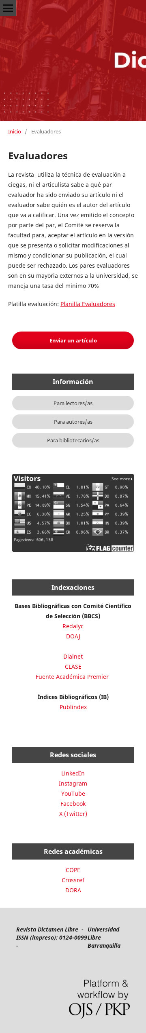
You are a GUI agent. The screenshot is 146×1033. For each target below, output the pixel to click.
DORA (73, 890)
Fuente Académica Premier (72, 676)
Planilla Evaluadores (87, 304)
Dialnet (73, 656)
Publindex (73, 707)
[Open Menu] (8, 8)
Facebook (73, 803)
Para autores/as (73, 421)
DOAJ (73, 636)
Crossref (73, 880)
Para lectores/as (73, 403)
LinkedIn (73, 773)
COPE (73, 870)
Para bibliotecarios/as (73, 440)
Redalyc (73, 626)
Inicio (14, 131)
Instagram (73, 783)
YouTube (73, 793)
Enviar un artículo (73, 340)
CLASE (73, 666)
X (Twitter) (73, 814)
